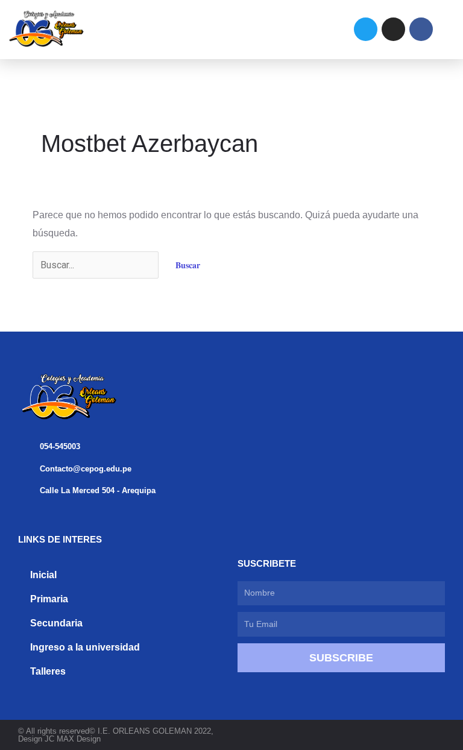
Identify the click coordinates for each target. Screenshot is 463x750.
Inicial (43, 575)
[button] (208, 29)
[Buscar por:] (97, 265)
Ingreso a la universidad (85, 647)
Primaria (49, 599)
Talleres (48, 671)
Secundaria (56, 623)
